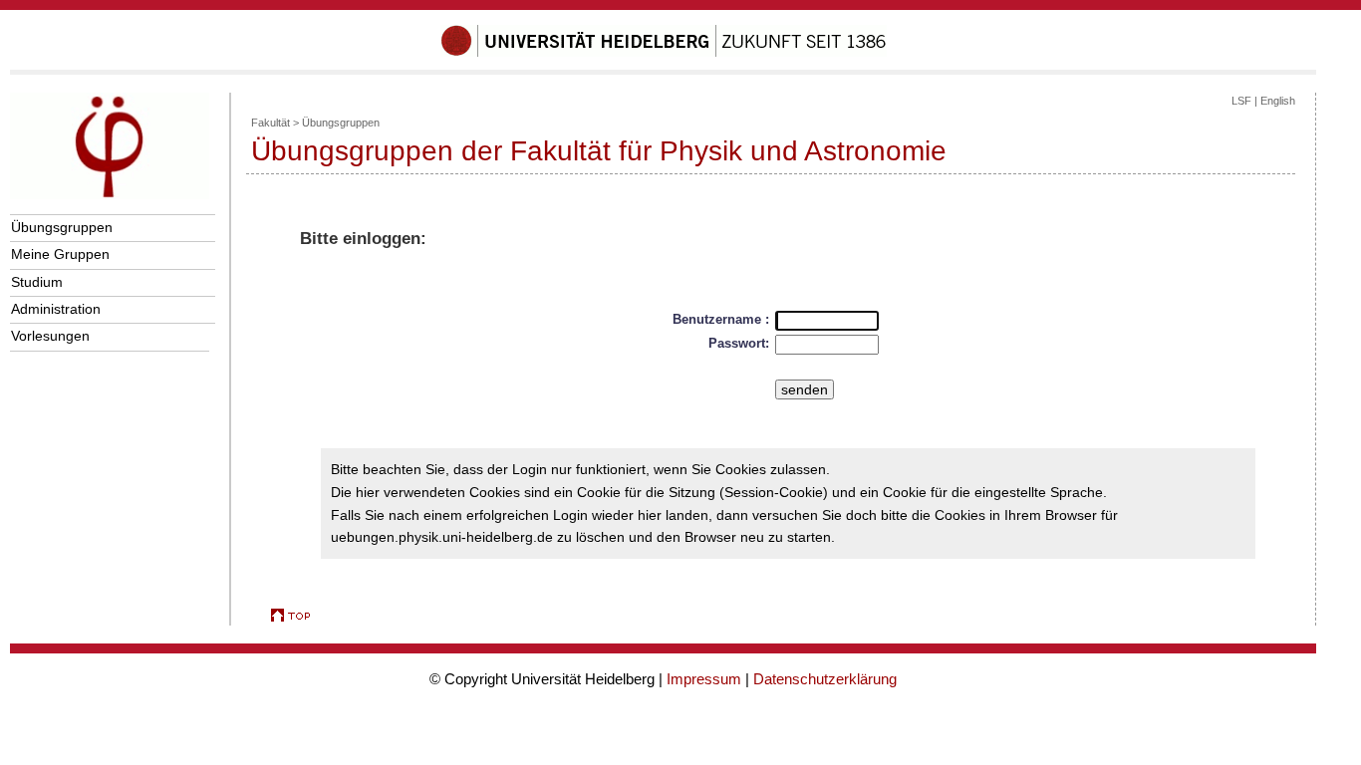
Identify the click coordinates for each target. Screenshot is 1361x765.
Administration (56, 309)
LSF (1241, 101)
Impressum (704, 678)
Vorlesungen (50, 336)
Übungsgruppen (62, 227)
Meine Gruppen (60, 254)
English (1277, 101)
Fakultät (270, 122)
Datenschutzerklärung (825, 678)
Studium (37, 282)
